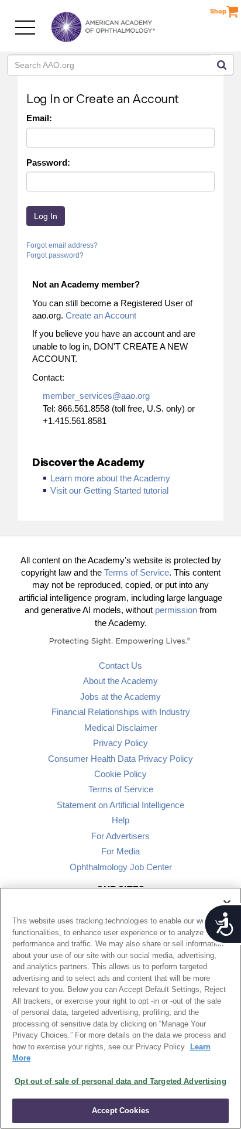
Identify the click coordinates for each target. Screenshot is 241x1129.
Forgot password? (55, 255)
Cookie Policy (120, 774)
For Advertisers (120, 836)
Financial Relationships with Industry (120, 712)
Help (120, 820)
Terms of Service (136, 572)
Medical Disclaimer (120, 728)
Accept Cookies (120, 1110)
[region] (120, 1008)
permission (176, 610)
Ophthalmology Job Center (121, 867)
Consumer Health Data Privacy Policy (120, 759)
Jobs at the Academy (120, 697)
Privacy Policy (120, 743)
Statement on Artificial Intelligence (120, 805)
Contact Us (120, 665)
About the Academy (120, 681)
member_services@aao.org (96, 396)
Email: (39, 118)
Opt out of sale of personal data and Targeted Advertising (120, 1081)
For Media (120, 851)
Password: (48, 162)
